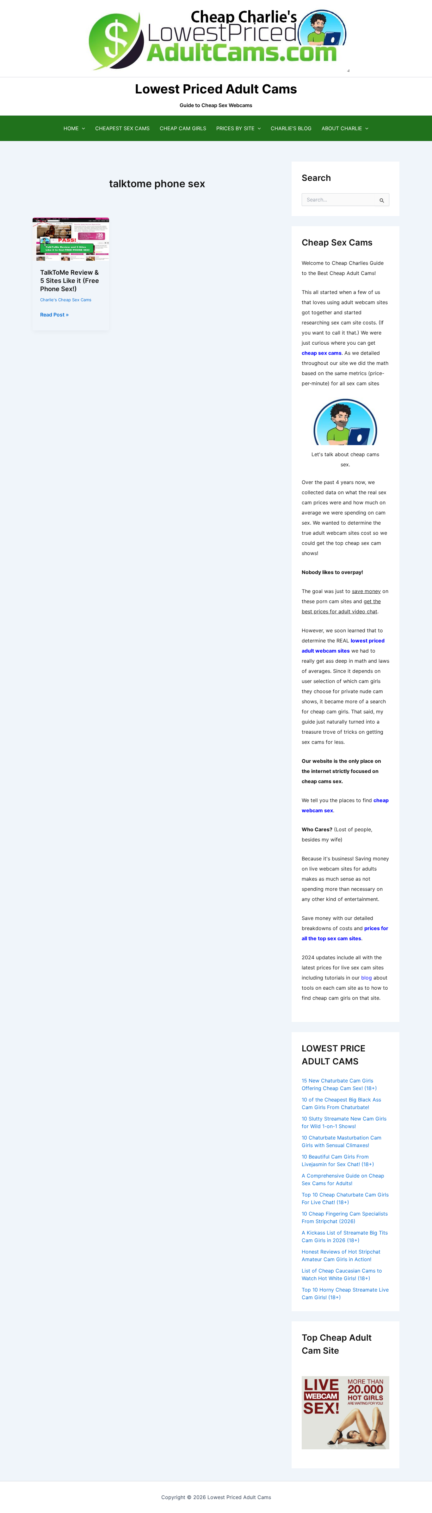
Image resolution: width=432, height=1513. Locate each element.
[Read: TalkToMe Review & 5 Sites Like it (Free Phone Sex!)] (71, 238)
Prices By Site (235, 128)
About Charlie (342, 128)
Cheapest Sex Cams (122, 128)
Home (71, 128)
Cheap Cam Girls (183, 128)
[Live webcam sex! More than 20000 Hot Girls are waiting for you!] (345, 1412)
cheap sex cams (322, 353)
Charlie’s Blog (291, 128)
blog (366, 977)
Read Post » (54, 315)
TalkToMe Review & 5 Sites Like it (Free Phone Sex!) (69, 281)
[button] (82, 128)
